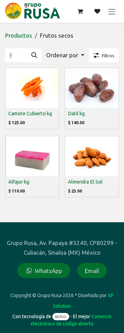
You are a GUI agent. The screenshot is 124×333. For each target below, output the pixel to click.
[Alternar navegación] (112, 11)
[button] (65, 55)
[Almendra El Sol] (91, 156)
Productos (18, 35)
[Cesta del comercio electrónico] (80, 11)
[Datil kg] (91, 88)
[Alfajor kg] (32, 156)
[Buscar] (34, 55)
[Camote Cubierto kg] (32, 88)
